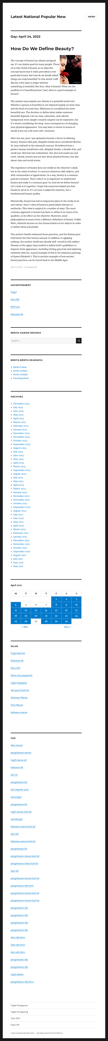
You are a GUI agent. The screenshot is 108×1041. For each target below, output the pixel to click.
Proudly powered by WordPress (50, 1033)
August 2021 (19, 555)
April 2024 (18, 462)
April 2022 (18, 525)
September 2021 (21, 551)
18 (16, 615)
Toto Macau (17, 705)
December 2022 (21, 496)
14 (46, 610)
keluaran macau (19, 712)
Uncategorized (30, 267)
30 (66, 621)
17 (76, 610)
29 (56, 621)
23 (66, 615)
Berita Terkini (20, 374)
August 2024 (19, 448)
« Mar (25, 626)
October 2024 (20, 440)
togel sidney (17, 974)
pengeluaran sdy (19, 908)
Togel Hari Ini (18, 653)
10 (76, 604)
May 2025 (18, 414)
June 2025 (18, 411)
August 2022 (19, 510)
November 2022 (21, 499)
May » (67, 626)
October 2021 (20, 547)
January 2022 (20, 536)
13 (36, 610)
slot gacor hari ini (20, 690)
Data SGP (15, 668)
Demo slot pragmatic (22, 675)
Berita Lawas (20, 367)
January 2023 (20, 492)
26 (25, 621)
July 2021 (18, 559)
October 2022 (20, 503)
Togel (14, 292)
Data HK (15, 299)
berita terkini (20, 370)
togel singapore (19, 682)
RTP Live (15, 307)
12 (26, 610)
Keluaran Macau (19, 697)
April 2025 (18, 418)
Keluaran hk (17, 660)
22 (56, 615)
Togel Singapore (19, 1005)
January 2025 (20, 429)
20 (36, 615)
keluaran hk (17, 314)
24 (76, 615)
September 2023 (21, 470)
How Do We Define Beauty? (42, 48)
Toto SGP (15, 1018)
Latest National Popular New (38, 16)
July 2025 (18, 407)
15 (56, 610)
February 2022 (20, 533)
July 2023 (18, 477)
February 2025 (20, 425)
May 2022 (18, 522)
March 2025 (19, 422)
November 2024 (21, 437)
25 (15, 621)
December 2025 (21, 403)
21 (46, 615)
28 (46, 621)
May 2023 (18, 481)
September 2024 (22, 444)
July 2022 (18, 514)
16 (66, 610)
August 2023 (19, 474)
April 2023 (18, 485)
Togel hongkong (19, 1012)
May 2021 (18, 566)
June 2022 (18, 518)
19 (26, 615)
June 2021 (18, 562)
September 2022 (22, 507)
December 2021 (21, 540)
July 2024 (18, 451)
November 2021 (21, 544)
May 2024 (18, 459)
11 (16, 610)
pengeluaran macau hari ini (25, 893)
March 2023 (19, 488)
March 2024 (19, 466)
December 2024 (21, 433)
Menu (91, 16)
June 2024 (18, 455)
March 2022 (19, 529)
